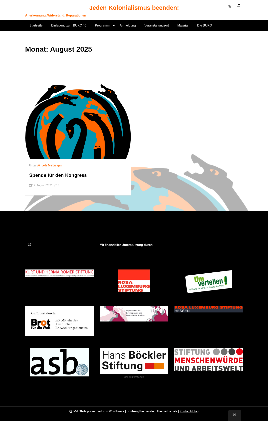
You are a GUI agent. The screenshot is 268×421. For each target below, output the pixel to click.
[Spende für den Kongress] (78, 121)
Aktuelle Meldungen (49, 165)
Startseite (36, 25)
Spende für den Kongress (58, 175)
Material (183, 25)
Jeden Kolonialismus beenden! (134, 8)
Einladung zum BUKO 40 (68, 25)
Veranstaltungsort (156, 25)
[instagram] (229, 7)
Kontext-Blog (189, 411)
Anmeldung (128, 25)
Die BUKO (204, 25)
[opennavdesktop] (238, 7)
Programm (102, 25)
